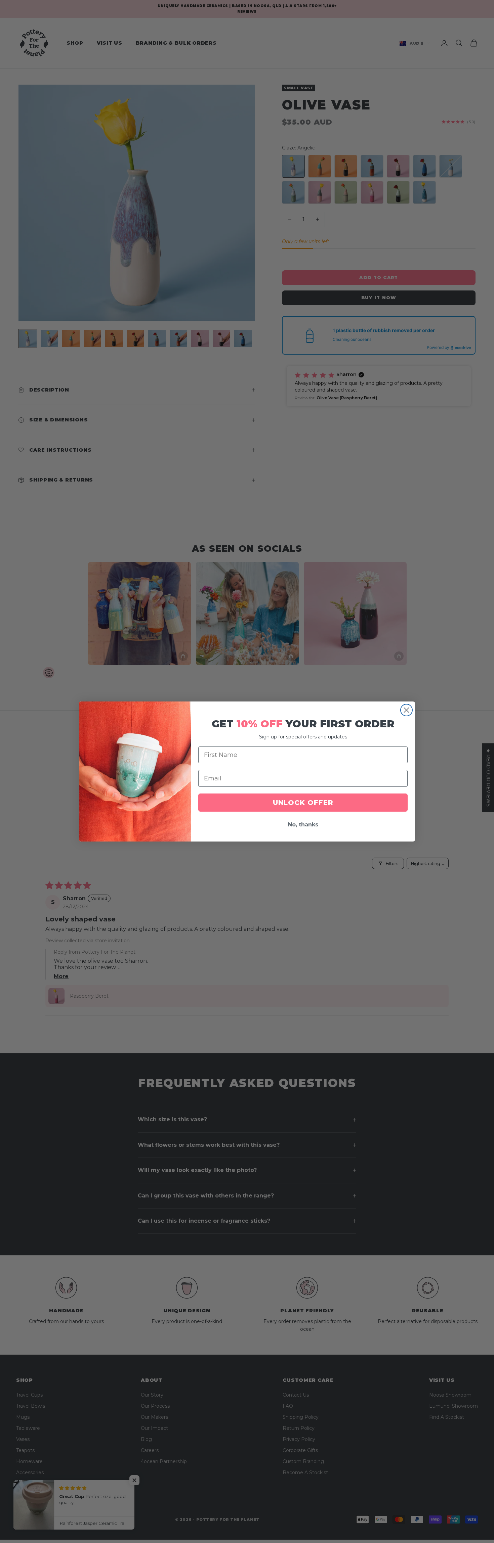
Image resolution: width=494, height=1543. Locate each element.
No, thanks (303, 824)
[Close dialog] (406, 710)
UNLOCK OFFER (303, 803)
